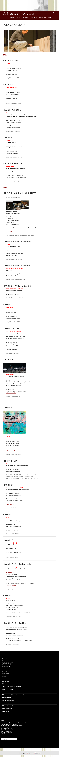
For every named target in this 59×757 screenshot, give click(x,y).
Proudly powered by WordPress (7, 745)
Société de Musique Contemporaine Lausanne (11, 725)
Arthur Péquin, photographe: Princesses (10, 734)
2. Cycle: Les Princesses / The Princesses (11, 686)
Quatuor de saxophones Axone (8, 729)
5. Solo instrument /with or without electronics (13, 694)
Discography (25, 17)
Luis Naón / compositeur (18, 13)
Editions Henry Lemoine (6, 727)
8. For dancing (5, 703)
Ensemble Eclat (10, 572)
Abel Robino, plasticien (6, 731)
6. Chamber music (6, 697)
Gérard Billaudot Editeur (7, 728)
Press (18, 17)
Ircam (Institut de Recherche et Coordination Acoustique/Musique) (17, 722)
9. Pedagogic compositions (8, 705)
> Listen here (9, 231)
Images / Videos (33, 17)
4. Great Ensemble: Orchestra (9, 692)
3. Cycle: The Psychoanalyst (8, 689)
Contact (40, 17)
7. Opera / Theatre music (8, 700)
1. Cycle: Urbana (6, 683)
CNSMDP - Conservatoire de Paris (9, 724)
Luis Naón (12, 17)
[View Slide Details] (30, 40)
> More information (11, 393)
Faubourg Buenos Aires (6, 732)
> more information (11, 504)
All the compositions (7, 708)
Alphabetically (5, 711)
